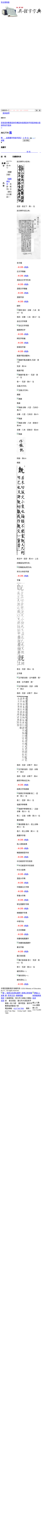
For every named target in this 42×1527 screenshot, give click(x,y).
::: (1, 127)
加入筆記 (26, 140)
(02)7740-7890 (19, 1008)
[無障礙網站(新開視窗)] (36, 998)
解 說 (4, 138)
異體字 (10, 138)
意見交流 (11, 995)
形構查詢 (18, 123)
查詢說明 (6, 113)
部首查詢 (4, 123)
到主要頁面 (5, 2)
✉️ (33, 138)
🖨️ (31, 138)
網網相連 (19, 995)
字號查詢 (31, 123)
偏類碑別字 (9, 181)
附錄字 (15, 138)
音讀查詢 (25, 123)
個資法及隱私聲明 (13, 993)
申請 (26, 267)
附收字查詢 (7, 125)
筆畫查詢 (11, 123)
